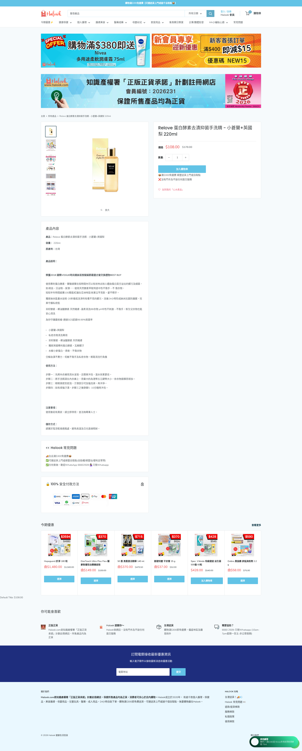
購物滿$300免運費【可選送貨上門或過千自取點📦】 (151, 3)
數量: (161, 157)
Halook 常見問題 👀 (235, 702)
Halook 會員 (228, 15)
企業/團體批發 (196, 22)
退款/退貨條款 (232, 706)
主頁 (43, 116)
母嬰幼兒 (137, 22)
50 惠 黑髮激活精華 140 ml (130, 561)
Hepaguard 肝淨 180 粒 (56, 561)
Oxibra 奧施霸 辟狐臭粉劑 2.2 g (242, 563)
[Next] (261, 563)
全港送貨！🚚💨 (234, 697)
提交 (178, 672)
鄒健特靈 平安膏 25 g (164, 561)
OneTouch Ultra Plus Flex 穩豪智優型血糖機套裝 (95, 563)
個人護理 (82, 22)
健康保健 (63, 22)
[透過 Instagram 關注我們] (259, 741)
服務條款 (229, 711)
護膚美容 (100, 22)
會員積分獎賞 (176, 22)
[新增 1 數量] (185, 157)
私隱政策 (229, 716)
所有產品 (52, 116)
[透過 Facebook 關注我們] (253, 741)
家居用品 (155, 22)
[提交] (210, 13)
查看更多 (257, 525)
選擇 (59, 579)
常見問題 (238, 22)
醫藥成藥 (118, 22)
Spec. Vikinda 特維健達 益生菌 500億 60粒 (206, 563)
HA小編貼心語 (216, 22)
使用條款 (229, 721)
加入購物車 (182, 169)
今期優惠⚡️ (47, 22)
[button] (171, 189)
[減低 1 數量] (169, 157)
